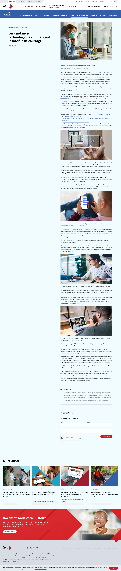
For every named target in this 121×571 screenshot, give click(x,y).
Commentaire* (64, 428)
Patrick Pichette (65, 177)
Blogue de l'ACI (12, 1)
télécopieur (85, 68)
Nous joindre (109, 1)
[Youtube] (34, 548)
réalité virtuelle (92, 101)
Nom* (62, 422)
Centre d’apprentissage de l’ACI (40, 504)
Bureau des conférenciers (91, 1)
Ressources (103, 15)
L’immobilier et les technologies (69, 65)
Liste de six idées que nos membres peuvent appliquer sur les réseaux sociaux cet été (104, 494)
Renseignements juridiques (65, 548)
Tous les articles (112, 15)
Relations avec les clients (10, 504)
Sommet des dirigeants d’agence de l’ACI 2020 (85, 83)
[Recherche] (116, 6)
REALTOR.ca (38, 1)
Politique (37, 15)
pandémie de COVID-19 (105, 72)
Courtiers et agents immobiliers (60, 15)
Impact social (45, 15)
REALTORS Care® (21, 1)
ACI (5, 1)
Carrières (101, 1)
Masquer (113, 568)
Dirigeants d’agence (14, 27)
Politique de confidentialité (83, 548)
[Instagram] (37, 548)
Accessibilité (97, 548)
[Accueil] (8, 6)
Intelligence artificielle (111, 548)
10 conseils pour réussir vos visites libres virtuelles (76, 122)
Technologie (24, 27)
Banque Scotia (81, 299)
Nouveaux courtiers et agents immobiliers (43, 501)
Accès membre (79, 1)
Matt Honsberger (65, 98)
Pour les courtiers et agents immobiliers (72, 504)
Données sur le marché (26, 15)
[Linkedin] (28, 548)
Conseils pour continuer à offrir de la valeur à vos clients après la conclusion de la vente (16, 494)
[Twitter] (31, 548)
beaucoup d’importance (89, 87)
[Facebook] (25, 548)
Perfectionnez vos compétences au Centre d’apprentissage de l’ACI (43, 493)
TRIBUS (62, 81)
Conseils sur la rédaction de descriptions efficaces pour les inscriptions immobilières (74, 494)
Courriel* (89, 422)
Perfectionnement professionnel (79, 15)
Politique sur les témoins (40, 569)
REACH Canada (108, 247)
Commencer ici (9, 531)
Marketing (64, 501)
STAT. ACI (30, 1)
